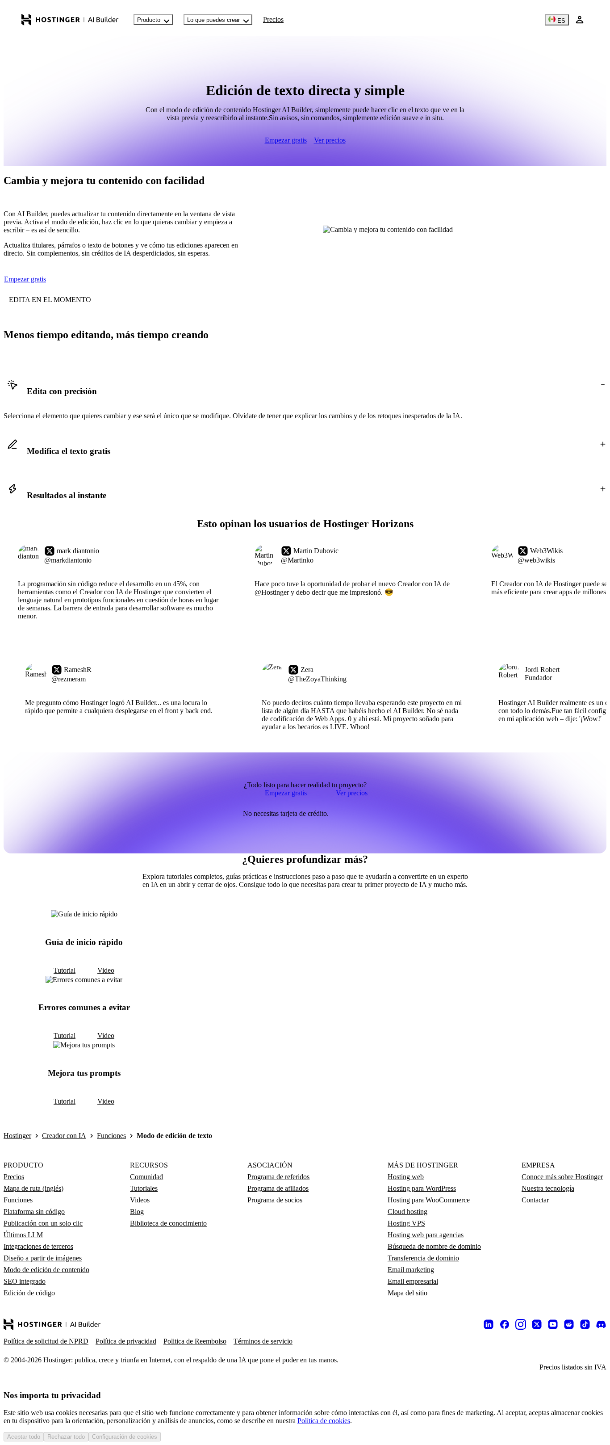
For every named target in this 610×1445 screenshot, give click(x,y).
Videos (140, 1200)
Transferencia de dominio (423, 1258)
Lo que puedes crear (213, 20)
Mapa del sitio (407, 1293)
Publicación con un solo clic (43, 1223)
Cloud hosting (407, 1211)
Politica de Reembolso (194, 1341)
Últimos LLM (23, 1235)
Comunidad (146, 1176)
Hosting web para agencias (426, 1235)
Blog (137, 1211)
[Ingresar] (580, 20)
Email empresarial (413, 1281)
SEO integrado (25, 1281)
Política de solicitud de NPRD (46, 1341)
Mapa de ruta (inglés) (33, 1188)
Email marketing (411, 1269)
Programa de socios (274, 1200)
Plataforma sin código (34, 1211)
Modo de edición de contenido (46, 1269)
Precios (273, 19)
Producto (148, 20)
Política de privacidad (126, 1341)
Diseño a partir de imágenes (43, 1258)
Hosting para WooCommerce (429, 1200)
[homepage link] (70, 19)
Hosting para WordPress (422, 1188)
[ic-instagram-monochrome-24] (520, 1324)
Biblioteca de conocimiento (168, 1223)
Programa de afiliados (278, 1188)
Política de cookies (323, 1420)
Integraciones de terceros (38, 1246)
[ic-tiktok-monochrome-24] (585, 1324)
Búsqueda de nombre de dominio (434, 1246)
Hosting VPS (406, 1223)
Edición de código (29, 1293)
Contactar (535, 1200)
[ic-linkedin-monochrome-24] (488, 1324)
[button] (305, 391)
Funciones (111, 1135)
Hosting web (406, 1176)
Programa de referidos (278, 1176)
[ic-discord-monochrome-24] (601, 1324)
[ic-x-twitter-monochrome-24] (536, 1324)
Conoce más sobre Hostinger (562, 1176)
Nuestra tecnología (548, 1188)
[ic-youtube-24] (552, 1324)
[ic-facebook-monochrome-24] (504, 1324)
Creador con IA (64, 1135)
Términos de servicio (263, 1341)
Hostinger (17, 1135)
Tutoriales (144, 1188)
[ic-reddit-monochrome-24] (569, 1324)
